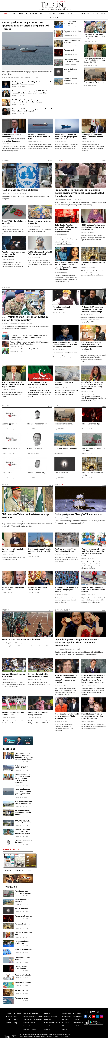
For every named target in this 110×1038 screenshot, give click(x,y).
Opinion (61, 14)
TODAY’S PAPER (44, 9)
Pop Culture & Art (60, 649)
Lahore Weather (29, 1026)
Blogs (95, 14)
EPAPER (68, 9)
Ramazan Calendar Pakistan (33, 1016)
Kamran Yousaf (6, 521)
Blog (15, 1023)
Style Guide (77, 1013)
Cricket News (66, 1013)
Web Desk (20, 77)
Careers (47, 1029)
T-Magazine (85, 14)
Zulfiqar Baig (5, 643)
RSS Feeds (47, 1019)
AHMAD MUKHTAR (7, 193)
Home (5, 14)
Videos (16, 1026)
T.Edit (16, 1016)
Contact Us (48, 1026)
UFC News (65, 1019)
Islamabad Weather (30, 1029)
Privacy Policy (77, 1016)
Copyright (76, 1019)
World (43, 14)
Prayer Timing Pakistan (31, 1013)
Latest (13, 14)
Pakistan (23, 14)
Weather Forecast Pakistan (33, 1019)
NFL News (65, 1026)
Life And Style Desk (60, 199)
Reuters (4, 77)
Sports (52, 14)
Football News (66, 1016)
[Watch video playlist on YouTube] (18, 740)
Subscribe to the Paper (52, 1023)
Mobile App (77, 1026)
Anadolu (15, 323)
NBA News (65, 1023)
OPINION (5, 406)
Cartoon (54, 17)
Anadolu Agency (11, 77)
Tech (103, 14)
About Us (47, 1013)
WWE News (65, 1029)
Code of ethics (78, 1023)
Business (33, 14)
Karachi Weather (29, 1023)
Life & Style (72, 14)
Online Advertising (50, 1016)
